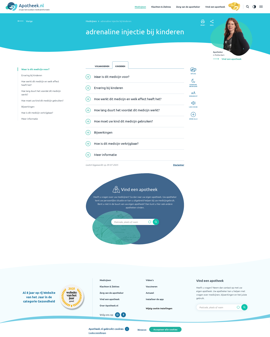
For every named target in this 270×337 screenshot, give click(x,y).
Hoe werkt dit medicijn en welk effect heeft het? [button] (40, 83)
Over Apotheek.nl (109, 305)
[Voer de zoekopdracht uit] (156, 222)
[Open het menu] (261, 6)
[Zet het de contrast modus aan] (254, 6)
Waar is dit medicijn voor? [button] (35, 69)
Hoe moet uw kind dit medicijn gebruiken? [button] (42, 100)
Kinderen (120, 66)
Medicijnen (140, 6)
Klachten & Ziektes (161, 6)
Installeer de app (155, 299)
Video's (150, 280)
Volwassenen (102, 66)
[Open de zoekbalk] (247, 6)
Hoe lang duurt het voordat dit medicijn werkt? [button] (41, 92)
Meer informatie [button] (29, 118)
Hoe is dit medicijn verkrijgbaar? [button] (37, 112)
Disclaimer (178, 164)
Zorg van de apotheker (188, 6)
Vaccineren (151, 286)
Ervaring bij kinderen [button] (31, 75)
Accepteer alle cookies (165, 329)
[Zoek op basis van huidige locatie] (150, 222)
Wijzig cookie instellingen (159, 308)
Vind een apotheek (215, 6)
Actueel (150, 292)
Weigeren (142, 329)
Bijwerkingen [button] (27, 106)
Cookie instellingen (97, 332)
